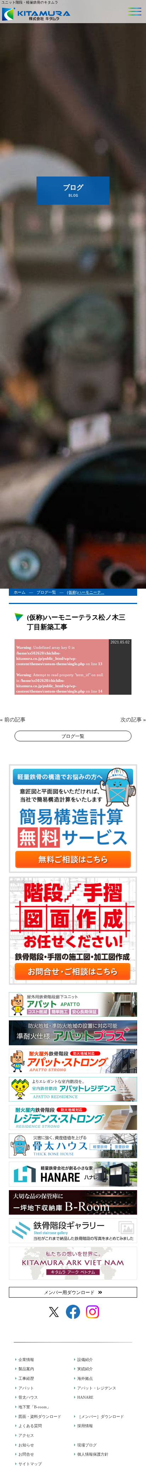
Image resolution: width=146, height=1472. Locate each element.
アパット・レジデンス (96, 1388)
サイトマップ (30, 1464)
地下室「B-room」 (34, 1407)
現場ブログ (87, 1445)
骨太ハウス (28, 1397)
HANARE (85, 1397)
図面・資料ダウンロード (39, 1416)
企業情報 (26, 1359)
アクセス (26, 1435)
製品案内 (26, 1369)
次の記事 (131, 719)
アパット (26, 1388)
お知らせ (26, 1445)
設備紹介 (85, 1359)
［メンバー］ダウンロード (100, 1416)
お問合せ (26, 1454)
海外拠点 (85, 1378)
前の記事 (15, 719)
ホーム (20, 592)
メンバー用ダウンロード (69, 1292)
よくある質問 (30, 1426)
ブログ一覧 (46, 592)
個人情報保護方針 (92, 1454)
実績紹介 (85, 1369)
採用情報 (85, 1426)
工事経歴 (26, 1378)
